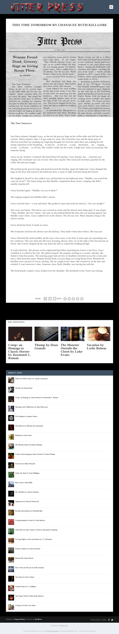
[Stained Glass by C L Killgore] (11, 588)
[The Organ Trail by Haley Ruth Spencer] (11, 598)
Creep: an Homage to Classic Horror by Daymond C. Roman (19, 351)
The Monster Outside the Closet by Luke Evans (72, 350)
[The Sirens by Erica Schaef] (11, 579)
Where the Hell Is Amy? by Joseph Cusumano (31, 379)
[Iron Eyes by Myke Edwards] (11, 465)
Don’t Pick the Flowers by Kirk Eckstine (29, 568)
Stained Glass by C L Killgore (25, 586)
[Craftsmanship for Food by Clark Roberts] (11, 522)
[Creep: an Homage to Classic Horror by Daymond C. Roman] (20, 334)
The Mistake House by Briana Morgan (28, 445)
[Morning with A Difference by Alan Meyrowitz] (11, 409)
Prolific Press (64, 625)
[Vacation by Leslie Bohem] (99, 334)
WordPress (38, 619)
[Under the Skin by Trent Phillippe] (11, 475)
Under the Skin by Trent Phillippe (27, 473)
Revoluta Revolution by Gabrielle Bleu (28, 511)
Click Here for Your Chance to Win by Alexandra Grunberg (36, 530)
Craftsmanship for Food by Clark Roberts (30, 520)
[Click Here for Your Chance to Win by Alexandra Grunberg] (11, 531)
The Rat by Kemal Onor (23, 388)
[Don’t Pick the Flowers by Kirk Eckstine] (11, 569)
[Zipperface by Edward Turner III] (11, 503)
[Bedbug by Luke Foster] (11, 437)
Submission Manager (52, 631)
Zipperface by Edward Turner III (27, 501)
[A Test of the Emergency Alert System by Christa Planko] (11, 456)
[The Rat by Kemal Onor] (11, 390)
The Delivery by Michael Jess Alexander (29, 426)
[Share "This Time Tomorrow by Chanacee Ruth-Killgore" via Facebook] (45, 298)
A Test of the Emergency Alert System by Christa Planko (35, 454)
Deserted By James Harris (24, 558)
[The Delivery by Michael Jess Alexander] (11, 427)
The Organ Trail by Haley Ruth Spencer (29, 596)
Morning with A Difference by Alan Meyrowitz (31, 407)
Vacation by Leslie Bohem (96, 346)
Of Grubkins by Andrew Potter (26, 416)
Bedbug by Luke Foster (23, 435)
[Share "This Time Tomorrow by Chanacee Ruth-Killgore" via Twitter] (50, 298)
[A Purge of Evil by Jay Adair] (11, 607)
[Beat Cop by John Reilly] (11, 484)
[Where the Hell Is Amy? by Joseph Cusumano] (11, 380)
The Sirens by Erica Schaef (24, 577)
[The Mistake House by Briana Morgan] (11, 446)
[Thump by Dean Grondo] (46, 334)
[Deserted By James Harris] (11, 560)
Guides (104, 620)
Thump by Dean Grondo (46, 346)
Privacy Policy (95, 620)
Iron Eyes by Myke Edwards (25, 464)
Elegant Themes (20, 619)
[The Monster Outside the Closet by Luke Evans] (72, 334)
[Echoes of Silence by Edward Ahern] (11, 550)
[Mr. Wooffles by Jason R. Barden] (11, 494)
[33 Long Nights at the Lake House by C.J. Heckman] (11, 541)
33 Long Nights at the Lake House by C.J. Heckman (33, 539)
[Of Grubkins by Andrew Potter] (11, 418)
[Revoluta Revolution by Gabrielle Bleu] (11, 512)
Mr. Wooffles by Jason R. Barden (27, 492)
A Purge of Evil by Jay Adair (25, 605)
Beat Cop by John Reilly (23, 482)
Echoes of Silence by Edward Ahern (27, 549)
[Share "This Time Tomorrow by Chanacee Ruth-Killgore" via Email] (54, 298)
